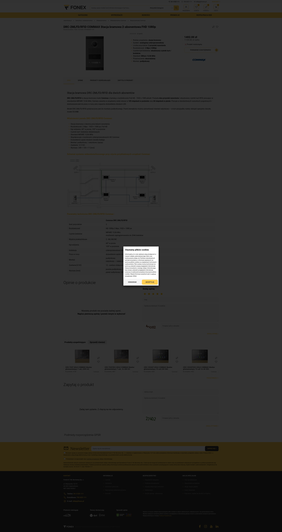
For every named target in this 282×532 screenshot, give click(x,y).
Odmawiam (132, 282)
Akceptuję (150, 282)
